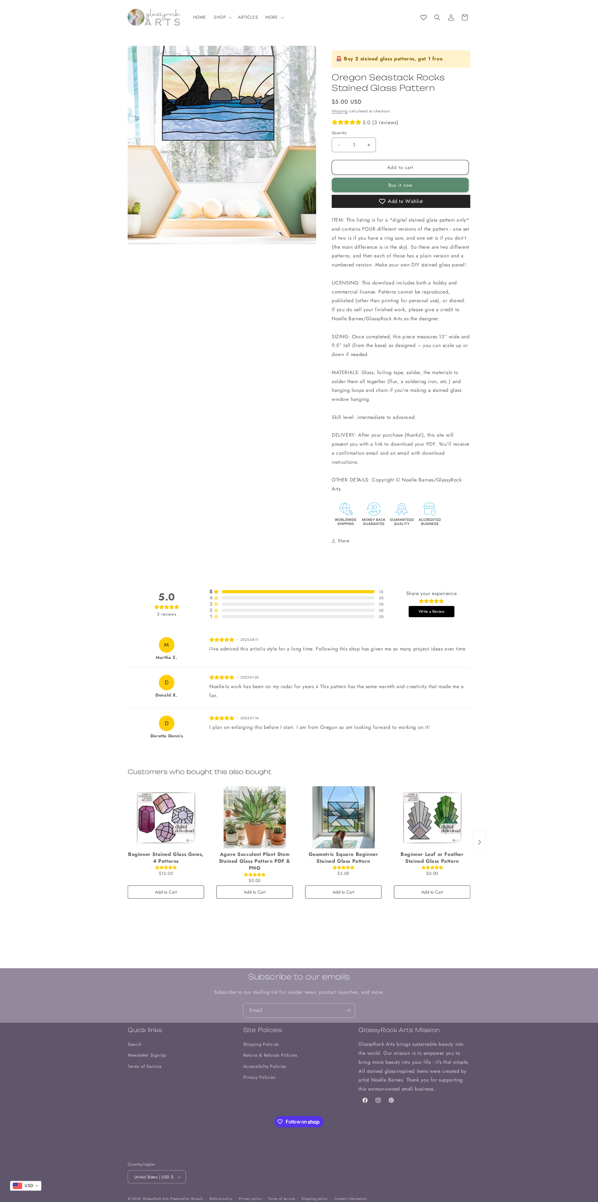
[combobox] (25, 1186)
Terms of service (281, 1198)
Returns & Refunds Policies (270, 1055)
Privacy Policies (259, 1077)
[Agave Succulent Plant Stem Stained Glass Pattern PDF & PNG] (254, 817)
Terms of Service (145, 1066)
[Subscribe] (348, 1010)
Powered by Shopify (186, 1198)
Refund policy (221, 1198)
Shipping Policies (261, 1044)
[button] (222, 17)
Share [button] (343, 541)
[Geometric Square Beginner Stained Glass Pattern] (343, 817)
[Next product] (479, 842)
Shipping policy (314, 1198)
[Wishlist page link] (423, 17)
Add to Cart (166, 892)
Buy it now (400, 185)
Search (135, 1044)
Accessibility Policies (264, 1066)
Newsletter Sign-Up (147, 1055)
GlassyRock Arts (156, 1198)
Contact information (350, 1198)
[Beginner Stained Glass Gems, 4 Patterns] (166, 817)
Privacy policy (250, 1198)
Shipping (340, 111)
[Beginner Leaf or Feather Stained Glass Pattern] (432, 817)
